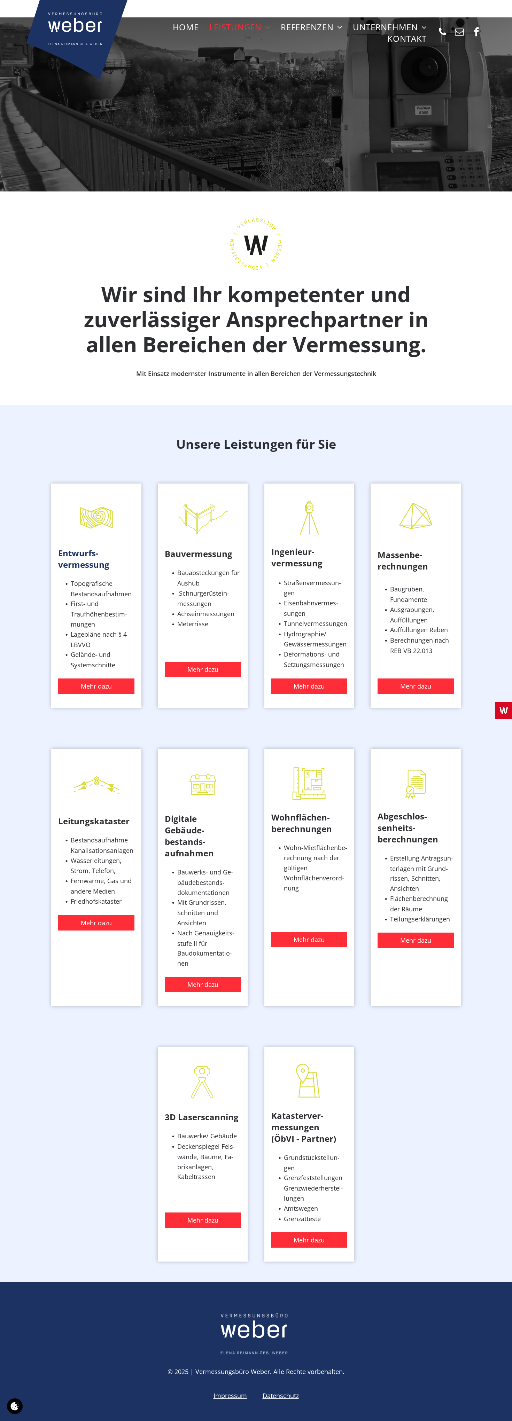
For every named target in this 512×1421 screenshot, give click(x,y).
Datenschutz (281, 1395)
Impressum (230, 1395)
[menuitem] (186, 27)
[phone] (442, 32)
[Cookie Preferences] (15, 1406)
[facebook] (476, 32)
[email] (459, 32)
